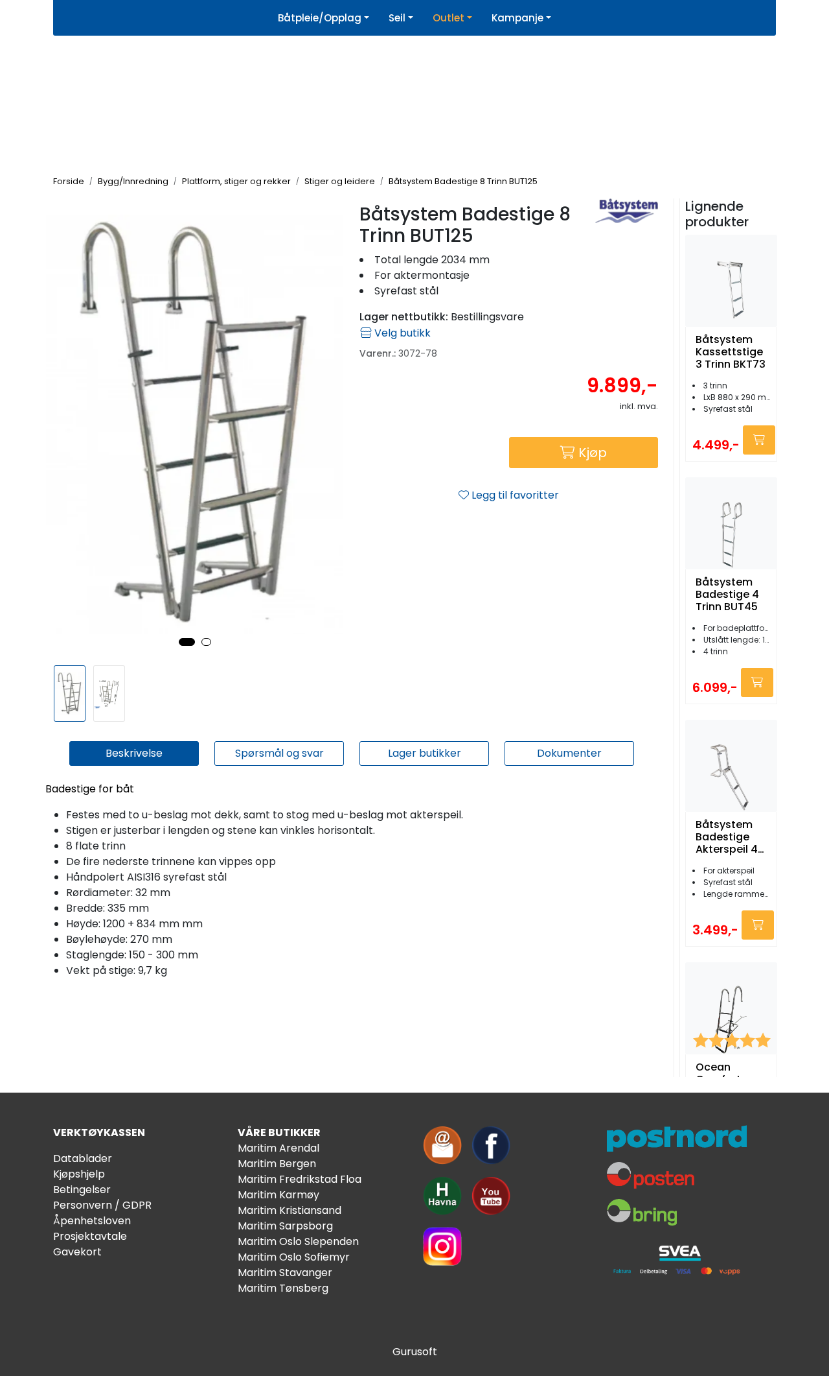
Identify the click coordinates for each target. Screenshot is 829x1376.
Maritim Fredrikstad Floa (299, 1179)
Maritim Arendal (278, 1148)
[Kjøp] (759, 440)
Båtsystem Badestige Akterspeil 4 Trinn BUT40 (727, 837)
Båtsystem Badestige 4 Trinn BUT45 (727, 594)
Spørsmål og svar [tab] (279, 753)
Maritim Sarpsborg (285, 1225)
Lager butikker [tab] (424, 753)
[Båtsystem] (626, 210)
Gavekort (77, 1251)
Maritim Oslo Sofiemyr (294, 1257)
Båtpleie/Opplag (319, 18)
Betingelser (82, 1189)
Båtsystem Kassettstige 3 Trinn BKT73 (731, 352)
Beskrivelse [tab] (134, 753)
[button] (187, 642)
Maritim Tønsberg (283, 1288)
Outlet (448, 18)
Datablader (82, 1158)
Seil (397, 18)
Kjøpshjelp (79, 1174)
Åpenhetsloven (92, 1220)
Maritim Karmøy (278, 1194)
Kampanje (517, 18)
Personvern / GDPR (102, 1205)
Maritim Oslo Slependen (298, 1241)
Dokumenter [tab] (569, 753)
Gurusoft (414, 1351)
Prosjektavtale (90, 1236)
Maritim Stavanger (285, 1272)
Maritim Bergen (277, 1163)
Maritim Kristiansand (289, 1210)
